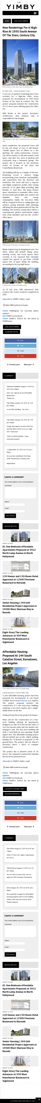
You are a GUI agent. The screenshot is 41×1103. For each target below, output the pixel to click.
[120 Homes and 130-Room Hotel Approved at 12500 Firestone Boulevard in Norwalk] (20, 570)
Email (7, 508)
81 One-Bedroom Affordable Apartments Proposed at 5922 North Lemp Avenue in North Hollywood (19, 551)
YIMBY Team (8, 91)
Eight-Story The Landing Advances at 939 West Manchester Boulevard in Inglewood (16, 637)
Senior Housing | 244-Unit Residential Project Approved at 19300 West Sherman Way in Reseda (20, 607)
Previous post (14, 364)
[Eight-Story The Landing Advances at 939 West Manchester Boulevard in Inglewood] (20, 626)
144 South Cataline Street (15, 789)
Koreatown (22, 700)
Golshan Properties (12, 794)
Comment (8, 485)
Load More (20, 1092)
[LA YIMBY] (20, 5)
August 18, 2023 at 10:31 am (21, 888)
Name (7, 502)
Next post (28, 364)
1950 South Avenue (12, 327)
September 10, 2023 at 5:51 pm (20, 449)
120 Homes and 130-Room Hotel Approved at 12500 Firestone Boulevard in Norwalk (20, 579)
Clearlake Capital (11, 332)
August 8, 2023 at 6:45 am (24, 848)
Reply (17, 389)
